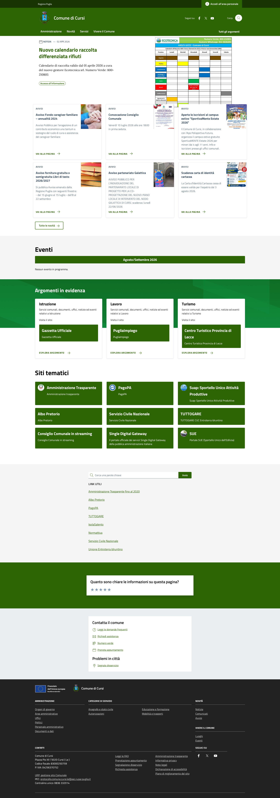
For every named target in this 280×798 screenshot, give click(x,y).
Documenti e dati (44, 731)
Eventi (199, 740)
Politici (38, 722)
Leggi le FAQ (122, 756)
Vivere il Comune (104, 31)
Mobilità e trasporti (152, 714)
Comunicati (201, 714)
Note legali (161, 765)
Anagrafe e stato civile (100, 709)
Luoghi (199, 736)
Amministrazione (51, 31)
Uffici (38, 718)
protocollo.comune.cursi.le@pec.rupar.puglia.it (66, 779)
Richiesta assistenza (126, 769)
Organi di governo (45, 709)
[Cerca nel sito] (238, 18)
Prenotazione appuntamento (131, 760)
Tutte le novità (47, 225)
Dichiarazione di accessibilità (171, 769)
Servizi (84, 31)
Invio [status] (185, 475)
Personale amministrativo (49, 727)
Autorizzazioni (96, 714)
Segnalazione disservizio (128, 765)
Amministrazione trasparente (171, 756)
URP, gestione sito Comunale (51, 775)
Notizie (199, 709)
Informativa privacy (166, 760)
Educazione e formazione (155, 709)
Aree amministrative (46, 714)
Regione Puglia (45, 4)
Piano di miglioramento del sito (172, 773)
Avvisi (198, 718)
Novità (71, 31)
